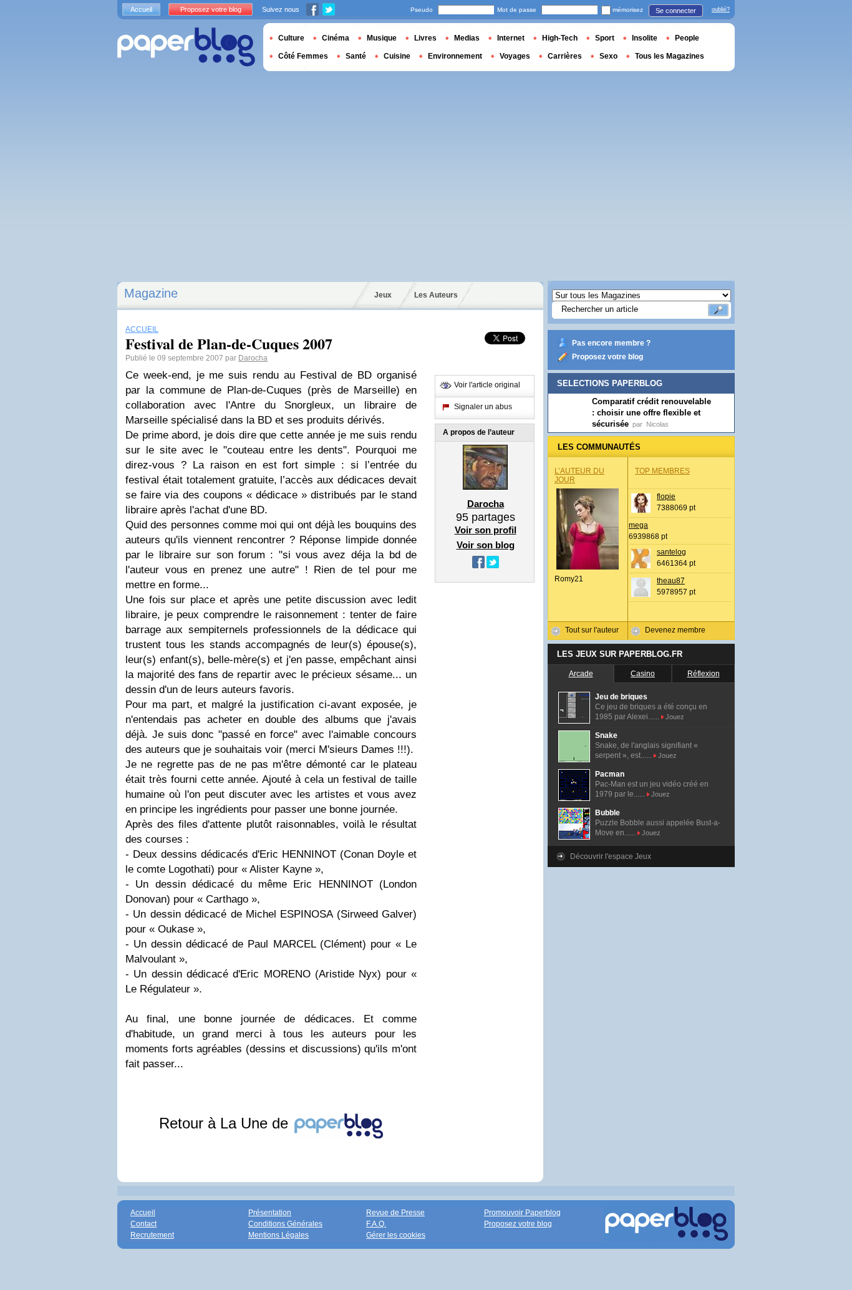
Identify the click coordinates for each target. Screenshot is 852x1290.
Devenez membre (675, 630)
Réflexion (703, 673)
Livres (425, 38)
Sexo (608, 56)
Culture (291, 38)
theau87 (671, 580)
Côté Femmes (303, 56)
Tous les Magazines (669, 56)
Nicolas (657, 424)
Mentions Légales (278, 1235)
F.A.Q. (376, 1224)
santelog (671, 552)
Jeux (383, 295)
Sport (604, 38)
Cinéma (335, 38)
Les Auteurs (436, 295)
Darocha (253, 358)
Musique (382, 38)
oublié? (721, 9)
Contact (143, 1224)
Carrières (565, 56)
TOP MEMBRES (662, 471)
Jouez (675, 716)
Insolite (644, 38)
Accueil (141, 9)
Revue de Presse (395, 1212)
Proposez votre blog (607, 356)
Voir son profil (485, 530)
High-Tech (560, 38)
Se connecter (676, 10)
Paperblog (186, 47)
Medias (467, 38)
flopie (666, 496)
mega (638, 525)
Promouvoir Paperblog (522, 1212)
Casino (643, 673)
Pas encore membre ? (611, 343)
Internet (511, 38)
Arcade (581, 673)
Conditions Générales (285, 1224)
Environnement (455, 56)
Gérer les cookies (395, 1235)
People (687, 38)
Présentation (269, 1212)
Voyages (515, 56)
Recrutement (152, 1235)
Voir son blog (486, 545)
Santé (356, 56)
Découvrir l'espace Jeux (610, 856)
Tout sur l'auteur (592, 630)
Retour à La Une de (226, 1123)
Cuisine (397, 56)
